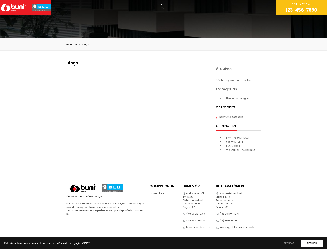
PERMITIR (312, 243)
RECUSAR (289, 243)
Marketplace (157, 193)
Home (73, 44)
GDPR (86, 243)
